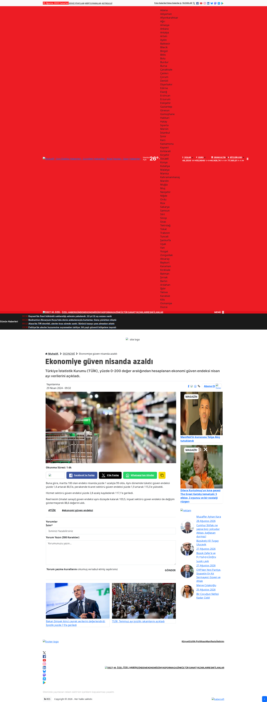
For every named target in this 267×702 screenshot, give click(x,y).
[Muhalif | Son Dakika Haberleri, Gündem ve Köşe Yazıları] (51, 641)
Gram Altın (220, 157)
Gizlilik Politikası (197, 641)
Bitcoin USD (236, 157)
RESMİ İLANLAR (155, 312)
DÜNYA (99, 312)
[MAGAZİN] (201, 413)
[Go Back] (264, 699)
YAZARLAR (187, 3)
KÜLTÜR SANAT (127, 312)
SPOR (106, 312)
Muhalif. (53, 353)
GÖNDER (170, 570)
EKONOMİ (90, 312)
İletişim (220, 641)
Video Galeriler (173, 3)
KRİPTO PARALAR (93, 3)
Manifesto (211, 641)
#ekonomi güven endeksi (77, 510)
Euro (200, 157)
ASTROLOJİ (107, 3)
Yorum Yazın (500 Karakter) (62, 537)
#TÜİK (52, 510)
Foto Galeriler (160, 3)
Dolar (187, 157)
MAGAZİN (114, 312)
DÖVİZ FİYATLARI (76, 3)
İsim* (49, 525)
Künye (185, 641)
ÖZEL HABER (68, 312)
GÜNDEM (80, 312)
